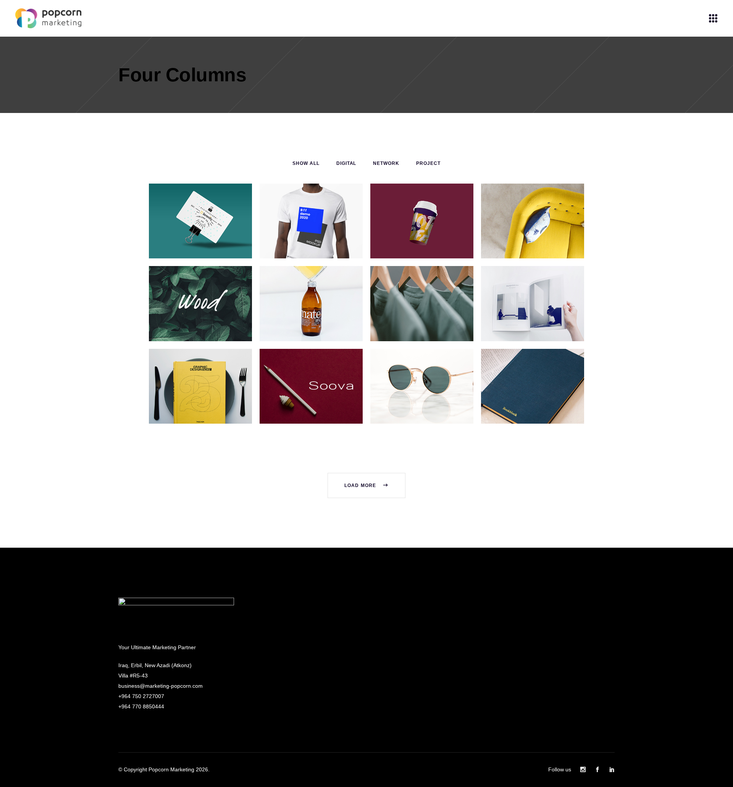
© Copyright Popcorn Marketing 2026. (164, 769)
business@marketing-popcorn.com (160, 686)
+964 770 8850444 (141, 706)
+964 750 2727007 (141, 696)
